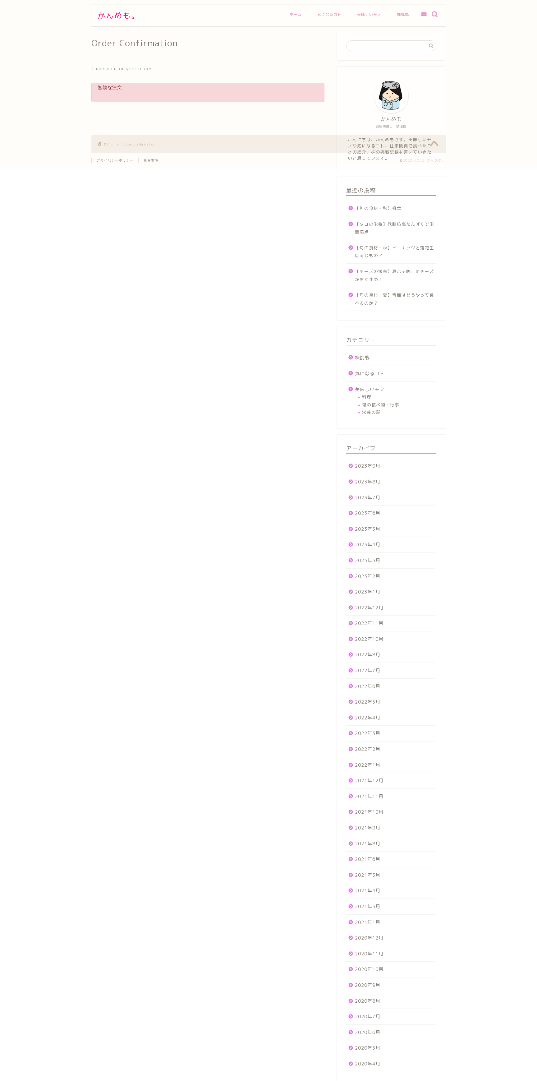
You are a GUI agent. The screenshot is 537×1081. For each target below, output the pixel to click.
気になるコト (329, 14)
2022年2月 (367, 749)
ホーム (296, 14)
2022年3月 (367, 733)
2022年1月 (367, 765)
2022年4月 (367, 717)
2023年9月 (367, 466)
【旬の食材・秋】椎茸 (378, 208)
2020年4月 (367, 1063)
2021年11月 (369, 796)
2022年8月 (367, 654)
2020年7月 (367, 1016)
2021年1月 (367, 922)
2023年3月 (367, 560)
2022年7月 (367, 670)
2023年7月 (367, 497)
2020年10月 (369, 969)
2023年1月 (367, 592)
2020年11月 (369, 953)
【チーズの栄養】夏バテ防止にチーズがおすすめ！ (394, 275)
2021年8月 (367, 843)
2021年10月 (369, 812)
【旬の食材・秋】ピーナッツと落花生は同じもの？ (394, 252)
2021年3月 (367, 906)
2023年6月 (367, 513)
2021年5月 (367, 875)
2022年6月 (367, 686)
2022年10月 (369, 639)
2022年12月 (369, 607)
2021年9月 (367, 828)
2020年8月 (367, 1001)
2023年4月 (367, 544)
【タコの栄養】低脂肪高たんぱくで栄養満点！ (394, 228)
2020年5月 (367, 1048)
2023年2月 (367, 576)
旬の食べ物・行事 (380, 405)
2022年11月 (369, 623)
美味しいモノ (369, 14)
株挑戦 (403, 14)
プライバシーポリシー (115, 160)
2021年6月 (367, 859)
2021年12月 (369, 780)
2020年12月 (369, 938)
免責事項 (150, 160)
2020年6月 (367, 1032)
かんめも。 (119, 15)
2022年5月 (367, 702)
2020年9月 (367, 985)
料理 (366, 397)
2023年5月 (367, 529)
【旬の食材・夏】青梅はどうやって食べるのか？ (394, 299)
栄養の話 (371, 412)
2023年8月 (367, 481)
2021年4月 (367, 890)
